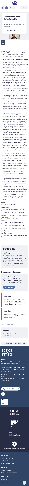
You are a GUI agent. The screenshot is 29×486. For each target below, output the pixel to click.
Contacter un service (7, 458)
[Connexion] (2, 7)
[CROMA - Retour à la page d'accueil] (14, 3)
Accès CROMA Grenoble (7, 461)
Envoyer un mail (7, 335)
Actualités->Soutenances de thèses (16, 343)
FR (6, 8)
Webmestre (4, 482)
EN (10, 8)
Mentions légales (6, 470)
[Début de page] (25, 483)
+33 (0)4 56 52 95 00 (12, 388)
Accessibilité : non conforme (9, 472)
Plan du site (4, 479)
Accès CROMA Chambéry (8, 463)
